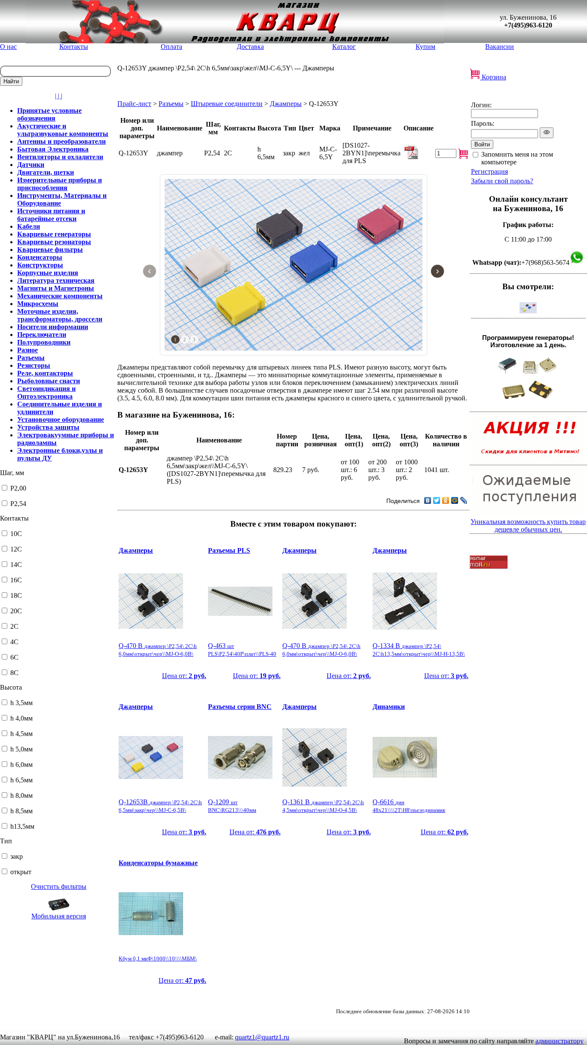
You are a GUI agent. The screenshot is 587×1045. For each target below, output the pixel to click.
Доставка (250, 46)
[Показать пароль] (546, 132)
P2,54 (18, 503)
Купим (425, 46)
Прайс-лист (134, 103)
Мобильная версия (58, 916)
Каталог (344, 46)
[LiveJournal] (463, 500)
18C (16, 595)
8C (14, 672)
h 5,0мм (21, 749)
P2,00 (18, 488)
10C (16, 533)
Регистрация (489, 171)
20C (16, 611)
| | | (58, 96)
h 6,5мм (21, 780)
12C (16, 549)
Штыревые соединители (227, 103)
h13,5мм (22, 826)
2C (14, 626)
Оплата (171, 46)
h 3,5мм (21, 702)
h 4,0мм (21, 718)
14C (16, 564)
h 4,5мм (21, 733)
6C (14, 657)
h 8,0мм (21, 795)
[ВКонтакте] (427, 500)
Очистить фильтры (58, 886)
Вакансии (499, 46)
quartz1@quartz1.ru (262, 1037)
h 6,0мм (21, 764)
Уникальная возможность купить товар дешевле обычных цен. (528, 525)
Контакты (73, 46)
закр (16, 856)
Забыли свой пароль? (502, 181)
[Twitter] (436, 500)
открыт (20, 871)
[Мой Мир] (454, 500)
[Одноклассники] (445, 500)
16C (16, 580)
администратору (559, 1041)
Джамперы (286, 103)
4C (14, 641)
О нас (8, 46)
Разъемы (171, 103)
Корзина (493, 77)
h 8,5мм (21, 811)
